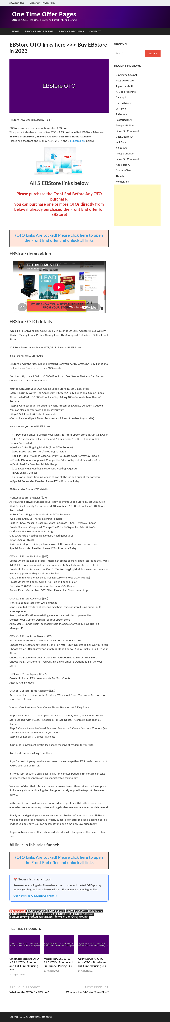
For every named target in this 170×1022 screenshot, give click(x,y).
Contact (95, 31)
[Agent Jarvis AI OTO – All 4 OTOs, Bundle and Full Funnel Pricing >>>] (93, 955)
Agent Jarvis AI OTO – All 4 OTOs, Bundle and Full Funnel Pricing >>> (92, 962)
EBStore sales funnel (41, 917)
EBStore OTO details (21, 914)
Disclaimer (35, 3)
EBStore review (19, 917)
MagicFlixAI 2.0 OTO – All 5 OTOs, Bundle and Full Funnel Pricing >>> (58, 962)
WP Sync (121, 108)
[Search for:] (137, 53)
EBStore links (78, 141)
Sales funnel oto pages (40, 1017)
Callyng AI (121, 97)
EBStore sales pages (66, 917)
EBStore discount (76, 911)
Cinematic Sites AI (126, 75)
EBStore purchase (83, 914)
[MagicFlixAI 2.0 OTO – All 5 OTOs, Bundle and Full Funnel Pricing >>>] (59, 955)
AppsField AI (123, 165)
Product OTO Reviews (39, 31)
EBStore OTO (95, 911)
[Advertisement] (137, 205)
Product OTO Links (71, 31)
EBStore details (56, 911)
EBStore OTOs (63, 914)
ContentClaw (123, 170)
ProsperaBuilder (125, 125)
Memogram (122, 181)
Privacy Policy (48, 3)
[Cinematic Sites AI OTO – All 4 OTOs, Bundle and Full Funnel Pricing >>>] (24, 955)
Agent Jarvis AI (124, 86)
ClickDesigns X (124, 136)
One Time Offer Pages (44, 14)
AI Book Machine (126, 92)
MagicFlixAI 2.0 (125, 80)
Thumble (121, 176)
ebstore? (83, 917)
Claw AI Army (123, 103)
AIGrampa (122, 114)
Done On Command (127, 131)
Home (15, 31)
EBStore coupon (36, 911)
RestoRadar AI (124, 120)
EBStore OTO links (44, 914)
